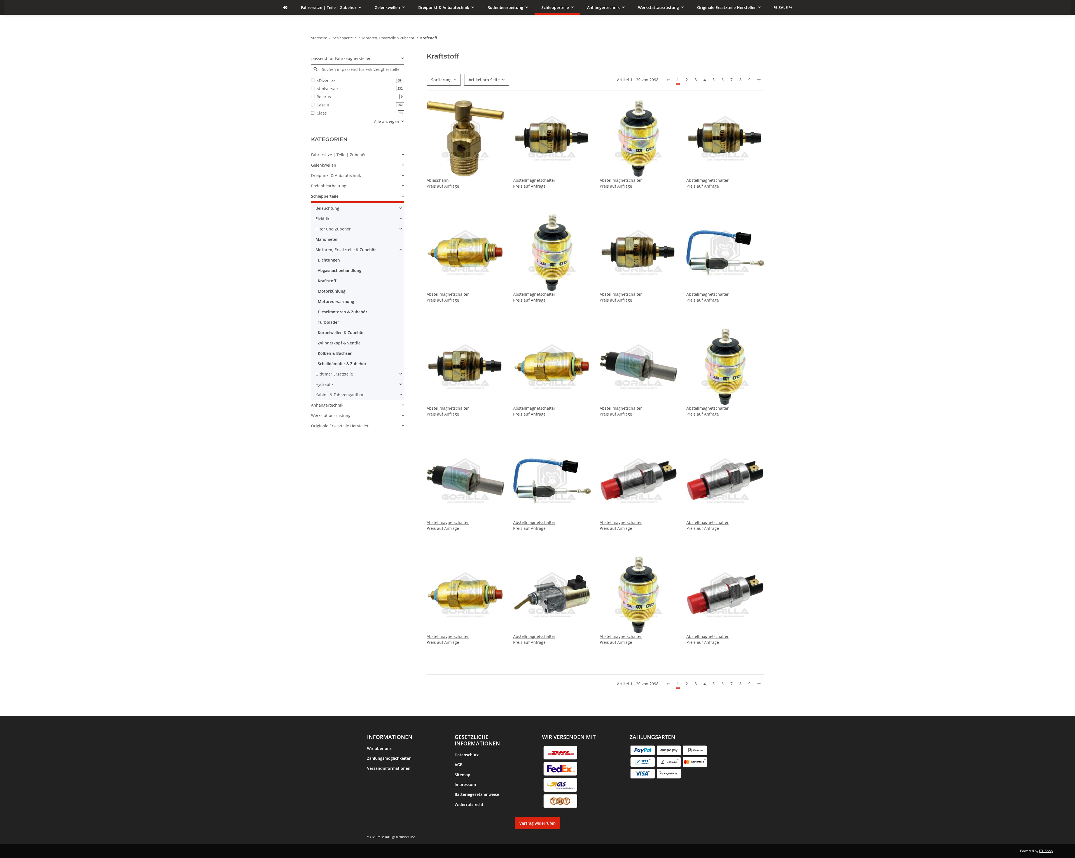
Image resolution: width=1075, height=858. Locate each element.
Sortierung (441, 79)
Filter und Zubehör (333, 229)
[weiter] (759, 80)
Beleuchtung (327, 208)
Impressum (465, 784)
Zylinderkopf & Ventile (339, 343)
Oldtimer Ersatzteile (334, 374)
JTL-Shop (1046, 850)
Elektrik (322, 218)
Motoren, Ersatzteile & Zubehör (346, 249)
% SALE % (320, 436)
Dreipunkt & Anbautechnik (336, 175)
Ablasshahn (438, 180)
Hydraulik (324, 384)
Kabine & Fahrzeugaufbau (340, 394)
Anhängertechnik (327, 405)
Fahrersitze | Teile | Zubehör (338, 154)
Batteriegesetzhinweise (477, 794)
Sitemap (462, 774)
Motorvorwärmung (336, 301)
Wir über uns (379, 748)
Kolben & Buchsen (335, 353)
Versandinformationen (388, 768)
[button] (357, 155)
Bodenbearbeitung (328, 185)
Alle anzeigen (386, 121)
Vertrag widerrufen (537, 823)
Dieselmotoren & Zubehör (342, 311)
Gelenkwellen (323, 165)
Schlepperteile (324, 196)
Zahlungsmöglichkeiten (389, 758)
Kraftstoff (327, 280)
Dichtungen (329, 260)
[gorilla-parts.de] (285, 7)
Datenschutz (467, 754)
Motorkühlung (331, 291)
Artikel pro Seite (484, 79)
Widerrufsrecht (469, 804)
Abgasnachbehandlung (339, 270)
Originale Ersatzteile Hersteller (340, 425)
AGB (458, 764)
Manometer (327, 239)
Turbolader (328, 322)
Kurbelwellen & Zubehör (341, 332)
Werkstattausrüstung (330, 415)
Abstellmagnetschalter (534, 180)
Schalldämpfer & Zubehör (342, 363)
